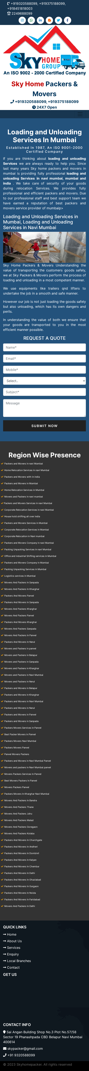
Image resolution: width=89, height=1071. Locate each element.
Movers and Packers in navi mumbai (23, 496)
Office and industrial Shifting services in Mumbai (30, 556)
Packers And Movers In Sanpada (21, 602)
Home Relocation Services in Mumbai (24, 490)
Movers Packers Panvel (16, 787)
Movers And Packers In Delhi (19, 906)
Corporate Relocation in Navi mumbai (24, 536)
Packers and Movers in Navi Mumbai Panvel (27, 760)
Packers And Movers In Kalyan (20, 859)
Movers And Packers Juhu (18, 813)
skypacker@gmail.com (25, 1048)
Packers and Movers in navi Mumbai (23, 463)
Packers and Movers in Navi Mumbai (23, 701)
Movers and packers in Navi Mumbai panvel (27, 767)
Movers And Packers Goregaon (20, 826)
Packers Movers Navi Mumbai (20, 741)
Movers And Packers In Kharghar (21, 589)
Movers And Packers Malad (19, 820)
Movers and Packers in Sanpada (21, 661)
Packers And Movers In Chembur (21, 866)
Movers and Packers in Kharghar (21, 668)
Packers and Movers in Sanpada (21, 721)
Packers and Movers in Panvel (20, 714)
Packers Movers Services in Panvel (22, 727)
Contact (13, 967)
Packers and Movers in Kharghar (21, 694)
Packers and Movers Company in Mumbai (26, 562)
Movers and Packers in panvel (20, 648)
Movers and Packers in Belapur (20, 655)
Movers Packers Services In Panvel (22, 774)
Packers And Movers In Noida (20, 892)
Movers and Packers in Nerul (19, 681)
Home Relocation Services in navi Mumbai (26, 470)
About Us (14, 941)
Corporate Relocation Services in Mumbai (26, 529)
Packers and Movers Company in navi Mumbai (29, 542)
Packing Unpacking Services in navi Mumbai (27, 549)
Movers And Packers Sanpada (20, 628)
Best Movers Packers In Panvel (20, 780)
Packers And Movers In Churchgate (23, 840)
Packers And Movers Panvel (19, 595)
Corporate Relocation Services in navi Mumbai (29, 509)
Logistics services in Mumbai (20, 575)
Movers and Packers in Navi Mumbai (23, 674)
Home (11, 934)
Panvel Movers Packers (16, 754)
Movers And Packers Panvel (19, 615)
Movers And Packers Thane (19, 807)
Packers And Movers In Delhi (19, 873)
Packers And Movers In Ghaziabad (22, 879)
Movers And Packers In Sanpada (21, 582)
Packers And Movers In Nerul (19, 641)
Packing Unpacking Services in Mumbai (25, 569)
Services (13, 948)
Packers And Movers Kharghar (20, 622)
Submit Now (44, 426)
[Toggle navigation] (80, 114)
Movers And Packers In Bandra (20, 800)
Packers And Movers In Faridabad (22, 899)
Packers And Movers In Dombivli (21, 853)
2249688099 (22, 13)
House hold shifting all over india (22, 516)
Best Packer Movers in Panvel (20, 734)
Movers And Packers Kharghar (20, 608)
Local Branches (19, 961)
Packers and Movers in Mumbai (21, 483)
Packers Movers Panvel (16, 747)
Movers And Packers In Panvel (20, 635)
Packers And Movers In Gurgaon (21, 886)
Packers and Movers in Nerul (19, 708)
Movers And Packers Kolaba (19, 833)
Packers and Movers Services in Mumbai (26, 523)
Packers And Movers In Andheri (21, 846)
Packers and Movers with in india (22, 476)
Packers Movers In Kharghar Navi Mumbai (26, 793)
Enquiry (13, 954)
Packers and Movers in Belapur (20, 688)
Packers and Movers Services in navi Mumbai (28, 503)
